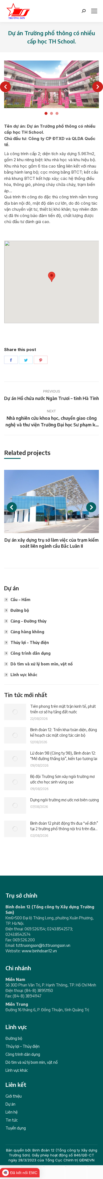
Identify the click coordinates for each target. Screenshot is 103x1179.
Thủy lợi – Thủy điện (29, 642)
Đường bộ (19, 610)
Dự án (10, 1104)
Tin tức (11, 1120)
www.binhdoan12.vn (39, 950)
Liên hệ (11, 1112)
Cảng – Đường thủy (28, 621)
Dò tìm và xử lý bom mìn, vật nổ (41, 664)
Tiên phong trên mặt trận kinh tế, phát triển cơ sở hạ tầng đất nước (63, 709)
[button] (5, 86)
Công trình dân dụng (30, 653)
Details (52, 501)
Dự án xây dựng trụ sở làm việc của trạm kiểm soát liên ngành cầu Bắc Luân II (51, 543)
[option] (51, 84)
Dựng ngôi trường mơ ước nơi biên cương (64, 799)
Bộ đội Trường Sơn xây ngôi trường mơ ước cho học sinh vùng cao (62, 779)
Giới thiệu (13, 1096)
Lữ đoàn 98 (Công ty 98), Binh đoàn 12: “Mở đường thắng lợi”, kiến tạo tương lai (63, 756)
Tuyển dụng (15, 1128)
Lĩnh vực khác (23, 674)
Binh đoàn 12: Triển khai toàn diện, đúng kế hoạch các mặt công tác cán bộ (63, 732)
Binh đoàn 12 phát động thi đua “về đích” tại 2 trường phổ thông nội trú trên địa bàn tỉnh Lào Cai (64, 826)
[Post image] (15, 712)
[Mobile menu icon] (94, 11)
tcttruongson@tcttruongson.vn (43, 945)
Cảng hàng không (27, 631)
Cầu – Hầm (20, 599)
